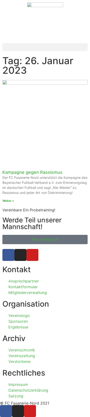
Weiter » (8, 201)
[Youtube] (32, 255)
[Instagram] (20, 255)
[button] (45, 47)
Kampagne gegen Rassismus (32, 172)
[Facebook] (8, 255)
